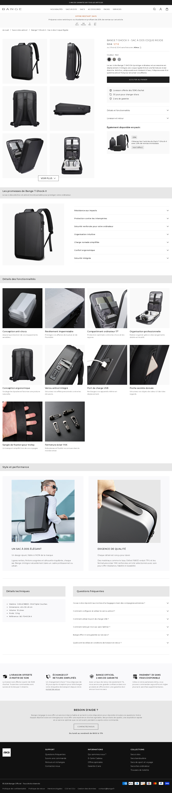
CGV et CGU (70, 789)
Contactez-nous (52, 766)
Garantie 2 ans (94, 766)
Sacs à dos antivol (19, 30)
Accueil (6, 30)
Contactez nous (85, 727)
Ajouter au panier (138, 80)
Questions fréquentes (55, 754)
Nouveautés (56, 9)
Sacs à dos (71, 9)
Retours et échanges (55, 762)
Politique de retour (37, 789)
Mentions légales (55, 789)
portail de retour (53, 689)
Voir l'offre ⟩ (138, 147)
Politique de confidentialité (14, 789)
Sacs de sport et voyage (142, 762)
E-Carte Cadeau (95, 758)
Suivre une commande (55, 758)
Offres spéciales (95, 762)
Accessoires (94, 9)
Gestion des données (87, 789)
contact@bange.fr (106, 789)
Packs (107, 9)
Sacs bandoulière (138, 758)
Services (117, 9)
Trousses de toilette (140, 770)
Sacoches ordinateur (140, 766)
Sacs (82, 9)
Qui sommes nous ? (97, 754)
